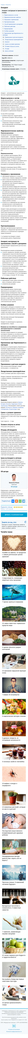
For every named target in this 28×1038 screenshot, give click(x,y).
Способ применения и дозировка (13, 24)
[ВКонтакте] (12, 501)
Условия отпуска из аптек (12, 46)
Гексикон (8, 404)
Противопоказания (9, 22)
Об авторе (14, 486)
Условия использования (14, 1029)
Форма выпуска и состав (11, 15)
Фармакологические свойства (12, 17)
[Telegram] (23, 501)
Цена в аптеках (9, 51)
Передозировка (8, 29)
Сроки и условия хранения (12, 44)
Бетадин (3, 404)
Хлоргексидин (13, 409)
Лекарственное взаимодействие (14, 39)
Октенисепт (9, 407)
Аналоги (7, 42)
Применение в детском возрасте (14, 37)
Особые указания (9, 31)
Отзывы (7, 49)
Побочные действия (9, 26)
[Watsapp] (20, 501)
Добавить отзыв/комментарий (14, 514)
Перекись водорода (18, 407)
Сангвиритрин (4, 409)
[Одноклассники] (16, 501)
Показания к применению (11, 19)
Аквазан (20, 402)
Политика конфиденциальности (14, 1031)
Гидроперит (14, 404)
